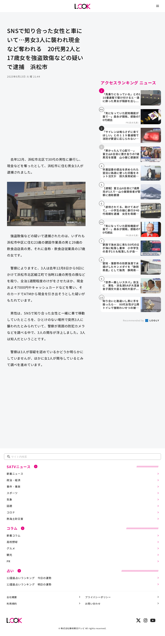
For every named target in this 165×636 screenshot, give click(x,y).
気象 (9, 499)
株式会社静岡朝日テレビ (73, 628)
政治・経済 (14, 480)
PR (8, 561)
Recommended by (134, 320)
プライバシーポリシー (98, 597)
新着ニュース (15, 474)
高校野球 (12, 542)
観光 (9, 555)
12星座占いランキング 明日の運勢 (29, 584)
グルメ (11, 548)
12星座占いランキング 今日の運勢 (29, 578)
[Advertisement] (46, 121)
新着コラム (14, 535)
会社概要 (12, 597)
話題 (9, 506)
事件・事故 (14, 486)
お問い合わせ (93, 603)
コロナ (11, 512)
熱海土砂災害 (15, 519)
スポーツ (12, 493)
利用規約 (12, 603)
